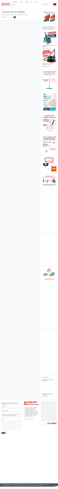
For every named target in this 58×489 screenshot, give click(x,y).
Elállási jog (46, 484)
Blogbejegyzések (42, 484)
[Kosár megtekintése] (12, 6)
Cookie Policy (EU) (25, 485)
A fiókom (28, 484)
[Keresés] (54, 4)
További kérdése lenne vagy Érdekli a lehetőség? (9, 402)
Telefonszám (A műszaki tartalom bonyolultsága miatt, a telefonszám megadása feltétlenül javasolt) (10, 415)
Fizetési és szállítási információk (17, 485)
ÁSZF (38, 484)
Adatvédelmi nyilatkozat (33, 484)
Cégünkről (13, 4)
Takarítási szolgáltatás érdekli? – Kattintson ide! (19, 484)
